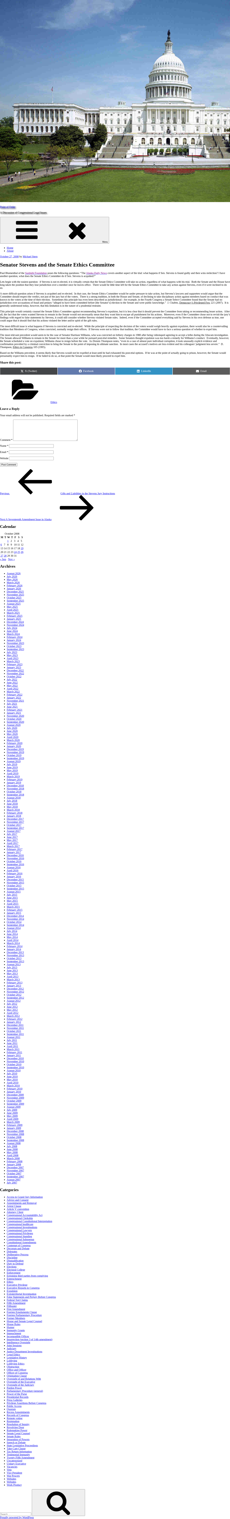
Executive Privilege (17, 1284)
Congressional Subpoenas (20, 1239)
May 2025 (12, 606)
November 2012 (15, 991)
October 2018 (14, 791)
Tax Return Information (19, 1451)
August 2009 (14, 1106)
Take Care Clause (16, 1448)
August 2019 (14, 761)
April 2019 (12, 773)
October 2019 (14, 755)
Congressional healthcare (20, 1224)
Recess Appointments (18, 1412)
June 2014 (12, 934)
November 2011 (15, 1028)
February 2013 (14, 982)
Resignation (13, 1421)
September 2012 (15, 997)
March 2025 (13, 612)
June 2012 (12, 1006)
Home (10, 247)
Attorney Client (15, 1212)
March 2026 (13, 582)
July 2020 (12, 728)
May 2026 (12, 579)
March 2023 (13, 661)
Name (4, 445)
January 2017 (14, 852)
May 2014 (12, 937)
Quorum (11, 1409)
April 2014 (12, 940)
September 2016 (15, 864)
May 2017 (12, 840)
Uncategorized (14, 1460)
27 (2, 555)
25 (18, 552)
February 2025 (14, 615)
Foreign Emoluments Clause (22, 1312)
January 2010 (14, 1091)
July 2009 (12, 1109)
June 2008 (12, 1149)
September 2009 (15, 1103)
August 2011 (13, 1037)
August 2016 (14, 867)
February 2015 (14, 909)
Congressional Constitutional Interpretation (29, 1221)
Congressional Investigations (22, 1227)
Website (4, 458)
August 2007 (14, 1179)
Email (4, 452)
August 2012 (14, 1000)
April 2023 (12, 658)
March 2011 (13, 1049)
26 (22, 552)
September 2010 (15, 1067)
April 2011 (12, 1046)
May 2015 (12, 900)
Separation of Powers (18, 1439)
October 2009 (14, 1100)
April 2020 (12, 737)
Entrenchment (14, 1278)
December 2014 (15, 915)
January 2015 (14, 912)
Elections (12, 1266)
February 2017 (14, 849)
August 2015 (14, 891)
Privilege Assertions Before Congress (26, 1403)
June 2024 (12, 631)
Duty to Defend (15, 1263)
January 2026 (14, 588)
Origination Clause (17, 1375)
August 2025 (14, 603)
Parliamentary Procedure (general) (25, 1391)
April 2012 (12, 1012)
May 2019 (12, 770)
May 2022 (12, 685)
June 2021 (12, 706)
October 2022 (14, 676)
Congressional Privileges (20, 1233)
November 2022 (15, 673)
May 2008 (12, 1152)
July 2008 (12, 1146)
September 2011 (15, 1034)
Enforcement (13, 1272)
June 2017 (12, 837)
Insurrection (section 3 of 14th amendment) (29, 1339)
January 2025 (14, 618)
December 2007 (15, 1167)
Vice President (14, 1472)
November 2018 (15, 788)
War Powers (13, 1475)
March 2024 (13, 634)
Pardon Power (14, 1387)
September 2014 (15, 925)
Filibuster (12, 1306)
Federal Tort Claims (17, 1300)
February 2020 (14, 743)
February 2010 (14, 1088)
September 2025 (15, 600)
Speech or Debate (16, 1442)
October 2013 (14, 958)
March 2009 (13, 1122)
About (10, 250)
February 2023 (14, 664)
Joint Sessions (14, 1345)
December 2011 (15, 1025)
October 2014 (14, 922)
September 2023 (15, 649)
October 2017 (14, 825)
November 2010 (15, 1061)
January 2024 (14, 640)
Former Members (16, 1318)
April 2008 (12, 1155)
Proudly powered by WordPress (17, 1517)
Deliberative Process (17, 1254)
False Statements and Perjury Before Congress (31, 1297)
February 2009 (14, 1125)
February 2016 (14, 873)
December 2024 (15, 621)
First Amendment (16, 1309)
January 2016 (14, 876)
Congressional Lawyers (19, 1230)
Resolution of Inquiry (18, 1424)
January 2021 (14, 712)
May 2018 (12, 806)
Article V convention (18, 1209)
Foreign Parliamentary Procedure (24, 1315)
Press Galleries (14, 1400)
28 (5, 555)
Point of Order (7, 206)
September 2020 (15, 722)
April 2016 (12, 870)
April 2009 (12, 1119)
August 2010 (14, 1070)
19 (22, 548)
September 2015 (15, 888)
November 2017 (15, 822)
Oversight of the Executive (21, 1381)
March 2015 (13, 906)
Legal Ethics (13, 1354)
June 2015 (12, 897)
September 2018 (15, 794)
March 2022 (13, 691)
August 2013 (14, 964)
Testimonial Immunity (18, 1454)
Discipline (12, 1257)
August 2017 (14, 831)
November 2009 (15, 1097)
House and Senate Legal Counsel (24, 1321)
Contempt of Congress (19, 1245)
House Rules (13, 1324)
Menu (105, 242)
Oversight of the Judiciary (20, 1384)
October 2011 (14, 1031)
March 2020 (13, 740)
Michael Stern (30, 256)
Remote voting (14, 1418)
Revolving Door (15, 1427)
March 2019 (13, 776)
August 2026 (14, 573)
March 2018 (13, 809)
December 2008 (15, 1131)
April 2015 (12, 903)
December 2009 (15, 1094)
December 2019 (15, 749)
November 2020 (15, 715)
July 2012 (12, 1003)
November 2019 (15, 752)
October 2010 (14, 1064)
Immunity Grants (16, 1330)
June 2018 (12, 803)
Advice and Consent (17, 1200)
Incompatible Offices (18, 1336)
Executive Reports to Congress (23, 1287)
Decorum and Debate (18, 1248)
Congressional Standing (19, 1236)
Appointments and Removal (22, 1203)
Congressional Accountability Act (24, 1215)
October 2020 (14, 718)
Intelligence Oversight (18, 1342)
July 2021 (12, 703)
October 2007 (14, 1173)
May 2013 (12, 973)
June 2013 (12, 970)
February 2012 (14, 1019)
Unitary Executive (16, 1463)
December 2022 (15, 670)
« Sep (3, 559)
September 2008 (15, 1140)
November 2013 (15, 955)
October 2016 (14, 861)
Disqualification (15, 1260)
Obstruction (13, 1366)
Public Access (14, 1406)
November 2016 (15, 858)
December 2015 (15, 879)
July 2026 (12, 576)
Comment (6, 439)
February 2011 (14, 1052)
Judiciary (11, 1348)
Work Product (14, 1484)
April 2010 (12, 1082)
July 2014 (12, 931)
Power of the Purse (17, 1394)
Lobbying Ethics (15, 1363)
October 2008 (14, 1137)
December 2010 (15, 1058)
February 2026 (14, 585)
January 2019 (14, 782)
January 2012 (14, 1022)
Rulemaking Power (17, 1430)
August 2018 (14, 797)
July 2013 (12, 967)
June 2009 (12, 1113)
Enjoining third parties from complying (27, 1275)
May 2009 (12, 1116)
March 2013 (13, 979)
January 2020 (14, 746)
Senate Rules (14, 1436)
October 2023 (14, 646)
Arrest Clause (14, 1206)
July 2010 (12, 1073)
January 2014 (14, 949)
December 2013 (15, 952)
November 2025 (15, 594)
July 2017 (12, 834)
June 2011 (12, 1043)
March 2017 (13, 846)
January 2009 (14, 1128)
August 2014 (14, 928)
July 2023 (12, 652)
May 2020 (12, 734)
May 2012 (12, 1009)
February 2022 (14, 694)
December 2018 (15, 785)
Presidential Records (17, 1397)
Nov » (11, 559)
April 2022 (12, 688)
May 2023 (12, 655)
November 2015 (15, 882)
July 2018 (12, 800)
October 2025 (14, 597)
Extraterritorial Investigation (21, 1294)
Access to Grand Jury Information (25, 1197)
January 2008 (14, 1164)
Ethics (54, 402)
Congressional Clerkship (20, 1218)
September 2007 (15, 1176)
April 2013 (12, 976)
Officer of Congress (17, 1372)
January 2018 (14, 815)
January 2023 (14, 667)
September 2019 (15, 758)
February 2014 (14, 946)
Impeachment (14, 1333)
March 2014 (13, 943)
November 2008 (15, 1134)
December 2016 (15, 855)
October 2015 (14, 885)
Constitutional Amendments (21, 1242)
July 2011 (12, 1040)
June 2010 (12, 1076)
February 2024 (14, 637)
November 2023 (15, 643)
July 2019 (12, 764)
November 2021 (15, 700)
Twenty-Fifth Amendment (20, 1457)
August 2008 (14, 1143)
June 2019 (12, 767)
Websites (11, 1478)
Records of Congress (18, 1415)
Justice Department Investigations (24, 1351)
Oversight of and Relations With (24, 1378)
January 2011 (14, 1055)
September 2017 (15, 828)
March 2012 (13, 1016)
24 (15, 552)
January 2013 (14, 985)
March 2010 (13, 1085)
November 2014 (15, 919)
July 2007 (12, 1182)
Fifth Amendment (16, 1303)
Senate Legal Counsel (18, 1433)
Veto (9, 1469)
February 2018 (14, 812)
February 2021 (14, 709)
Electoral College (16, 1269)
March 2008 (13, 1158)
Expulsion (12, 1290)
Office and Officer (16, 1369)
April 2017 (12, 843)
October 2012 (14, 994)
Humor (10, 1327)
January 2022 (14, 697)
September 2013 (15, 961)
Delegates (12, 1251)
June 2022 (12, 682)
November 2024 (15, 625)
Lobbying (12, 1360)
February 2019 (14, 779)
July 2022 (12, 679)
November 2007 (15, 1170)
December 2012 (15, 988)
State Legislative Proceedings (22, 1445)
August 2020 (14, 725)
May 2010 (12, 1079)
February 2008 (14, 1161)
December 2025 (15, 591)
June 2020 (12, 731)
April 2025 (12, 609)
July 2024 (12, 628)
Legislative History (17, 1357)
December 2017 (15, 819)
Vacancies (12, 1466)
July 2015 (12, 894)
